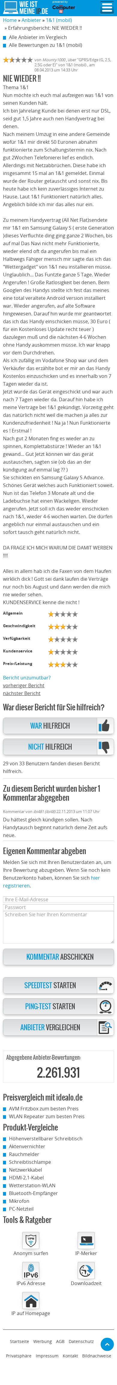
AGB (60, 1341)
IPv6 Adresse (30, 1283)
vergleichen (50, 1027)
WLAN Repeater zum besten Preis (47, 1116)
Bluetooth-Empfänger (33, 1193)
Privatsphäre (19, 1356)
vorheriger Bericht (23, 685)
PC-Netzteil (21, 1209)
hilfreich (50, 726)
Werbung (42, 1341)
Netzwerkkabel (25, 1170)
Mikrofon (19, 1201)
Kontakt (70, 1356)
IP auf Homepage (30, 1313)
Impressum (47, 1356)
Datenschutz (81, 1341)
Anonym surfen (31, 1253)
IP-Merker (86, 1253)
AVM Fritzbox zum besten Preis (44, 1108)
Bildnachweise (96, 1356)
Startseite (19, 1341)
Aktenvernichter (27, 1146)
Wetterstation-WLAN (32, 1185)
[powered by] (63, 9)
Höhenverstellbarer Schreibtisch (45, 1138)
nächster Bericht (21, 693)
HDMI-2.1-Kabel (26, 1177)
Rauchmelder (24, 1154)
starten (50, 985)
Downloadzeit (86, 1283)
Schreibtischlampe (30, 1162)
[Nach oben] (107, 1344)
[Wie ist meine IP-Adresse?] (25, 7)
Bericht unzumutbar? (27, 677)
